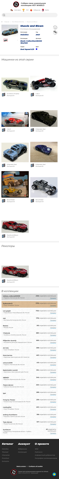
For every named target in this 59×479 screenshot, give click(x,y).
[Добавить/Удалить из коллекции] (55, 32)
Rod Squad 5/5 (27, 49)
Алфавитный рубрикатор (45, 455)
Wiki (36, 449)
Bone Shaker (11, 200)
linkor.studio (34, 473)
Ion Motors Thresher (13, 93)
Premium (5, 458)
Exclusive (5, 461)
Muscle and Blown (12, 235)
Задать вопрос (21, 466)
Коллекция (22, 452)
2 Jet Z (38, 93)
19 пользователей (34, 29)
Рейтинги (38, 452)
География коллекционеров (46, 458)
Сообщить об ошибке (36, 466)
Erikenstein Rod (40, 129)
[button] (2, 40)
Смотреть (53, 298)
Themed (5, 452)
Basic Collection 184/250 (28, 42)
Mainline (5, 449)
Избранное (22, 449)
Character (6, 455)
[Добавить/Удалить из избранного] (55, 27)
